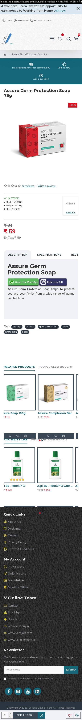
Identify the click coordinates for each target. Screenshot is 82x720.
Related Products (19, 367)
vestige (17, 326)
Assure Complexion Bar (59, 413)
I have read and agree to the (30, 678)
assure (30, 326)
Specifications (49, 254)
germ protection (48, 326)
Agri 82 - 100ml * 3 (17, 486)
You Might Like (15, 439)
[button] (40, 440)
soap (25, 332)
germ (65, 326)
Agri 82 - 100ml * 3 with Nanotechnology (60, 486)
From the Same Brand (49, 439)
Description (17, 254)
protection (11, 332)
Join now (60, 11)
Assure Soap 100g (17, 413)
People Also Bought (56, 367)
